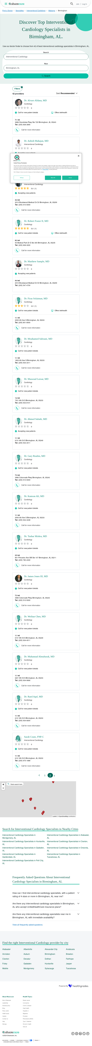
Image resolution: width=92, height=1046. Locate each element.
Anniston (6, 954)
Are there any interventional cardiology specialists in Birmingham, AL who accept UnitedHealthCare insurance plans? (43, 905)
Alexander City (51, 949)
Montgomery (29, 968)
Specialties (20, 10)
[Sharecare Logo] (16, 4)
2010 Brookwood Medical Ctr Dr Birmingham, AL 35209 (36, 202)
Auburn (27, 954)
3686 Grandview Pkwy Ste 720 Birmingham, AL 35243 (35, 122)
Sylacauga (49, 968)
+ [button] (3, 784)
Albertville (28, 949)
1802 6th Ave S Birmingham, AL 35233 (29, 360)
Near (46, 63)
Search (72, 3)
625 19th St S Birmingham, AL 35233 (29, 678)
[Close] (78, 155)
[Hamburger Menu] (6, 4)
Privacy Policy (45, 169)
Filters (18, 88)
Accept (70, 177)
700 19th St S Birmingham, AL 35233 (29, 400)
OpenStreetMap (63, 816)
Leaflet (55, 816)
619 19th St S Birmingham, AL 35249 (29, 440)
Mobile (5, 968)
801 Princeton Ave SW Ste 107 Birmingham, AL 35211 (35, 557)
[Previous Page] (39, 775)
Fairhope (70, 958)
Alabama (51, 10)
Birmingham (50, 954)
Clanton (5, 958)
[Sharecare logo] (28, 1032)
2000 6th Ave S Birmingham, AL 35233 (29, 320)
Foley (4, 963)
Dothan (48, 958)
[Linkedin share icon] (80, 1034)
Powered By (63, 986)
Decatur (27, 958)
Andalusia (70, 949)
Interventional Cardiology (36, 10)
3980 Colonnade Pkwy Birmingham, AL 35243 (32, 477)
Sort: (65, 93)
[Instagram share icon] (76, 1034)
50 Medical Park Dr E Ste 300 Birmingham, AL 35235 (35, 242)
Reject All (53, 177)
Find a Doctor (7, 10)
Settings (22, 177)
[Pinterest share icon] (88, 1034)
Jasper (69, 963)
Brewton (69, 954)
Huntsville (49, 963)
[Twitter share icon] (84, 1034)
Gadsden (27, 963)
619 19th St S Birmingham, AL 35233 (29, 718)
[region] (46, 168)
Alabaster (6, 949)
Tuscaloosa (71, 968)
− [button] (3, 788)
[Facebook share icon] (73, 1034)
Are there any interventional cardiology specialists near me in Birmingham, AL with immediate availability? (41, 915)
